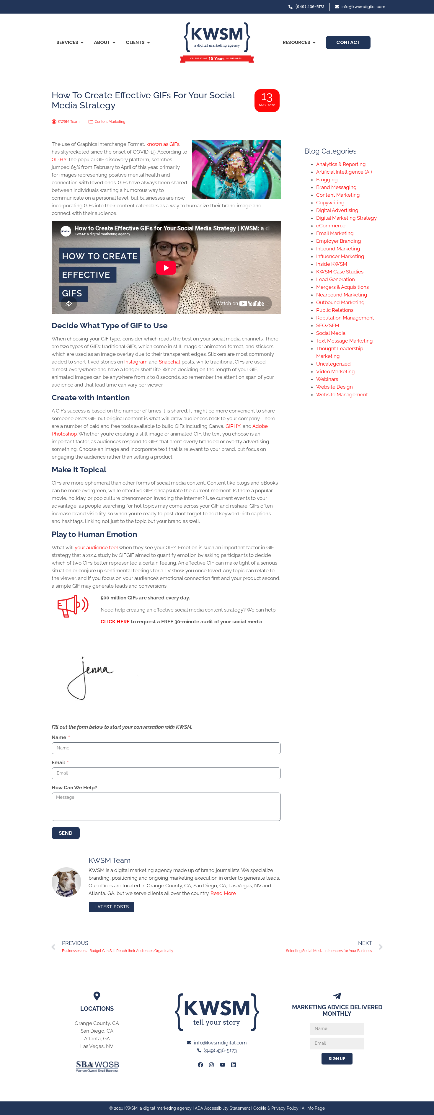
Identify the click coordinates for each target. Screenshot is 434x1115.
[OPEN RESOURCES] (314, 42)
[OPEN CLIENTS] (148, 42)
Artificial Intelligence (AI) (344, 172)
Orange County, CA (97, 1023)
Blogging (327, 179)
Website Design (334, 387)
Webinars (327, 379)
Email (59, 762)
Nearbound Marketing (341, 295)
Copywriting (330, 203)
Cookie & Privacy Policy (275, 1108)
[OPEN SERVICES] (82, 42)
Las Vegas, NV (96, 1046)
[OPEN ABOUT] (114, 42)
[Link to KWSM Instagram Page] (211, 1065)
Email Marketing (335, 233)
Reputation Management (345, 318)
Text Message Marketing (344, 341)
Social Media (330, 333)
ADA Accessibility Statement (222, 1108)
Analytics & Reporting (341, 164)
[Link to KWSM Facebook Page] (200, 1065)
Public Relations (334, 310)
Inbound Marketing (338, 249)
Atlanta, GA (97, 1038)
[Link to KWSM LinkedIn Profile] (233, 1065)
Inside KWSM (331, 264)
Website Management (342, 394)
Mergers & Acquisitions (342, 287)
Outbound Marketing (340, 302)
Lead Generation (335, 279)
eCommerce (330, 226)
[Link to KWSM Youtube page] (222, 1065)
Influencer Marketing (340, 256)
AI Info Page (313, 1108)
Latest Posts (111, 906)
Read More (223, 893)
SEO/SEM (327, 325)
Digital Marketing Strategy (346, 218)
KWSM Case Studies (339, 272)
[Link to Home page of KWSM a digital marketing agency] (217, 42)
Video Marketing (335, 371)
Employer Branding (338, 241)
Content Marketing (110, 122)
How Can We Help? (74, 787)
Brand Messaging (336, 187)
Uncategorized (333, 364)
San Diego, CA (97, 1031)
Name (59, 737)
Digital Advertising (337, 210)
